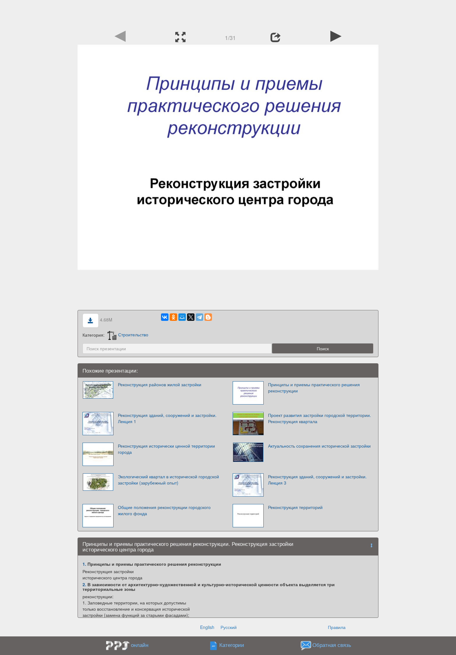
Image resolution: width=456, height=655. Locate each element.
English (207, 627)
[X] (190, 317)
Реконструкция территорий (295, 507)
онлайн (139, 644)
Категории (231, 645)
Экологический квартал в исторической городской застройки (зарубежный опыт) (168, 479)
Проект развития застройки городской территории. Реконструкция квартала (319, 418)
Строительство (133, 334)
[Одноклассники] (173, 317)
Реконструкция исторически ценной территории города (166, 449)
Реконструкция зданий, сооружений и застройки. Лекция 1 (167, 418)
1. (84, 564)
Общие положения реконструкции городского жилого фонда (164, 510)
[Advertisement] (228, 14)
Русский (229, 627)
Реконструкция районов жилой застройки (159, 384)
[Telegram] (199, 317)
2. (84, 584)
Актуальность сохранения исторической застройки (319, 446)
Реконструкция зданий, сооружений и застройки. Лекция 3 (317, 479)
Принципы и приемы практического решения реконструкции (314, 387)
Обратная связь (331, 645)
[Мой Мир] (182, 317)
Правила (337, 627)
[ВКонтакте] (164, 317)
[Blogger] (208, 317)
